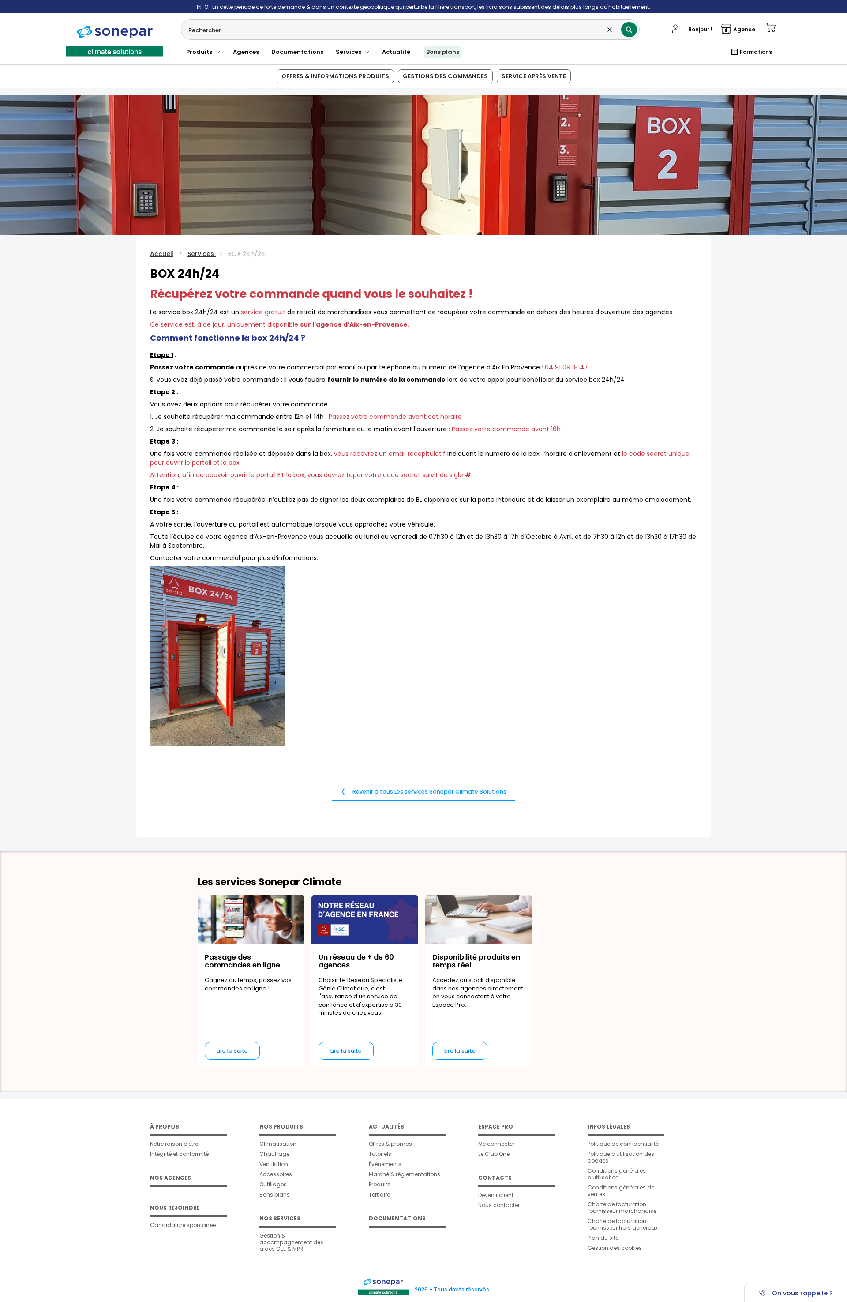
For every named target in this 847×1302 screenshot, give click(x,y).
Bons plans (442, 52)
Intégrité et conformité (179, 1154)
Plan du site (603, 1238)
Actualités (386, 1126)
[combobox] (410, 29)
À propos (164, 1126)
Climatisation (277, 1144)
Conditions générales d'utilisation (617, 1174)
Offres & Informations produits (335, 76)
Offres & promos (390, 1144)
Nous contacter (499, 1205)
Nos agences (170, 1178)
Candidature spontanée (183, 1225)
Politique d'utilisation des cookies (621, 1157)
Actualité (396, 52)
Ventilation (273, 1164)
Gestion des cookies (615, 1248)
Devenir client (495, 1195)
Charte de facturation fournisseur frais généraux (623, 1224)
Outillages (273, 1184)
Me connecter (496, 1144)
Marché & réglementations (404, 1174)
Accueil (161, 253)
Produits (200, 52)
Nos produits (281, 1126)
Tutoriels (380, 1154)
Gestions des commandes (445, 76)
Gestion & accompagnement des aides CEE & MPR (291, 1242)
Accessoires (275, 1174)
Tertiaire (379, 1194)
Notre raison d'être (174, 1144)
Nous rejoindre (175, 1208)
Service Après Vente (534, 76)
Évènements (385, 1164)
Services (350, 52)
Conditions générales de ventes (621, 1191)
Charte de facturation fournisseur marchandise (622, 1207)
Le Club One (494, 1154)
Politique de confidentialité (623, 1144)
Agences (246, 52)
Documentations (297, 52)
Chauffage (274, 1154)
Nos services (279, 1218)
